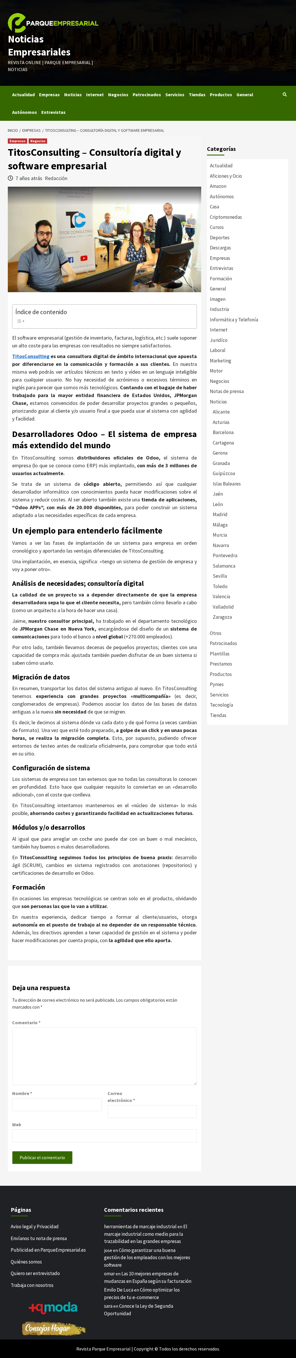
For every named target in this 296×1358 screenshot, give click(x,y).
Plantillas (220, 654)
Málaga (220, 525)
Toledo (220, 586)
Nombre (22, 1093)
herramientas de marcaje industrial (140, 1226)
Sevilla (220, 576)
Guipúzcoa (224, 473)
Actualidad (23, 94)
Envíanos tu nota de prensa (39, 1238)
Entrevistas (53, 112)
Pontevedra (225, 555)
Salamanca (224, 566)
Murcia (220, 535)
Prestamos (221, 664)
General (244, 94)
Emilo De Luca (118, 1290)
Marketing (220, 360)
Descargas (220, 247)
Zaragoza (222, 617)
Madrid (220, 514)
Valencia (221, 596)
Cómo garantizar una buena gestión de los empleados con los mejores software (147, 1257)
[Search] (284, 94)
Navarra (221, 545)
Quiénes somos (26, 1261)
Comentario (26, 1022)
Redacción (56, 178)
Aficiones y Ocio (226, 176)
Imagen (217, 299)
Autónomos (24, 112)
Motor (216, 371)
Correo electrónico (121, 1096)
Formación (221, 278)
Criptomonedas (226, 217)
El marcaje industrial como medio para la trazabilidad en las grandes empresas (145, 1233)
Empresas (49, 94)
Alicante (221, 412)
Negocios (118, 94)
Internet (95, 94)
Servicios (174, 94)
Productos (221, 94)
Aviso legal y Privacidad (35, 1226)
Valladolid (223, 607)
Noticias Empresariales (39, 46)
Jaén (218, 494)
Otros (215, 633)
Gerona (220, 453)
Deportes (220, 237)
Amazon (218, 186)
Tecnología (221, 705)
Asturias (221, 422)
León (218, 504)
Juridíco (218, 340)
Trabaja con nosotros (32, 1285)
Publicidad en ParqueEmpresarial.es (48, 1250)
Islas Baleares (227, 484)
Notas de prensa (227, 391)
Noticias (73, 94)
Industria (219, 309)
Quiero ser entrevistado (35, 1273)
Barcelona (223, 432)
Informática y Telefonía (234, 319)
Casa (214, 206)
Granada (221, 463)
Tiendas (197, 94)
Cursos (217, 227)
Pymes (217, 684)
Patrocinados (147, 94)
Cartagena (223, 443)
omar (109, 1273)
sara (108, 1306)
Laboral (217, 350)
